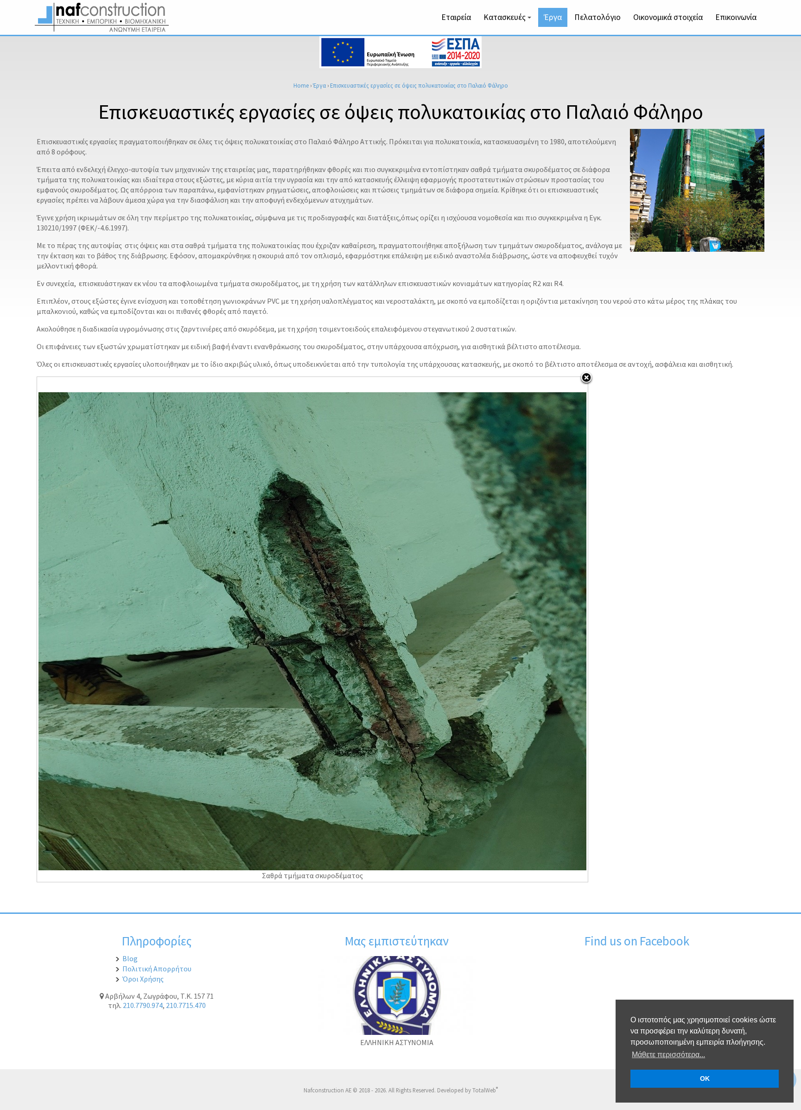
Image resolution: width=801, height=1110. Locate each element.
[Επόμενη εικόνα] (491, 629)
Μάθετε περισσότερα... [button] (668, 1055)
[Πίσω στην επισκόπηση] (586, 378)
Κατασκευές (508, 19)
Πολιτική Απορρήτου (156, 968)
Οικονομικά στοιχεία (668, 17)
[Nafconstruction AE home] (103, 29)
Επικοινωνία (735, 17)
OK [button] (705, 1078)
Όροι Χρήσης (143, 978)
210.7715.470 (186, 1005)
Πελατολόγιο (597, 17)
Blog (130, 958)
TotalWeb (485, 1090)
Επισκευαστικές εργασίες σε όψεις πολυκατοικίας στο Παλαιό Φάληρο (419, 85)
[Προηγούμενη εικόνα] (133, 629)
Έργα (553, 17)
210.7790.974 (143, 1005)
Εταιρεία (456, 17)
